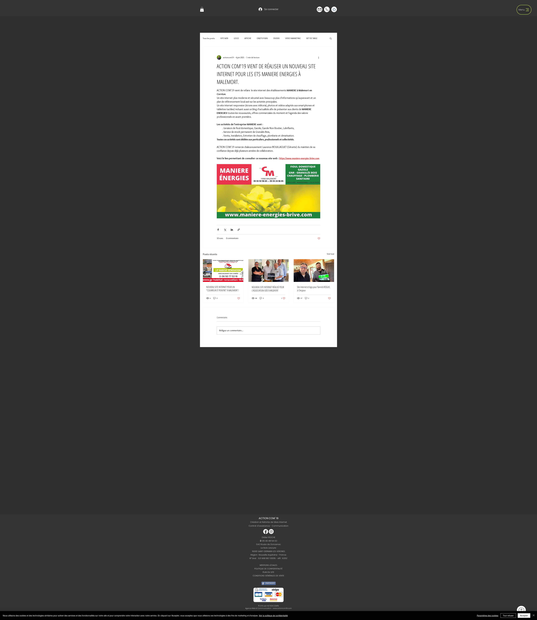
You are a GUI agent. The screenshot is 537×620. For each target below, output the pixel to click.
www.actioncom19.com (282, 608)
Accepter (524, 615)
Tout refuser (508, 615)
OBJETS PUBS (262, 38)
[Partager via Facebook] (218, 229)
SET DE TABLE (311, 38)
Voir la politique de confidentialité (273, 615)
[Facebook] (265, 531)
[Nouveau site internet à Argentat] (268, 270)
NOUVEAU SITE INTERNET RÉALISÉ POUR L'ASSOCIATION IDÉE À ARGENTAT (268, 288)
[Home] (334, 9)
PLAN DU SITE (268, 572)
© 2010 (260, 606)
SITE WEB (224, 38)
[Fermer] (533, 615)
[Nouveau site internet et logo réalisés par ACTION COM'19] (314, 270)
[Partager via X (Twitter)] (225, 229)
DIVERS (276, 38)
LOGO (236, 38)
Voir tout (330, 254)
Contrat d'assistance (259, 525)
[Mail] (327, 9)
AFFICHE (247, 38)
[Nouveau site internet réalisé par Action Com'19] (223, 270)
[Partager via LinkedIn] (231, 229)
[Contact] (319, 9)
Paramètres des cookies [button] (487, 615)
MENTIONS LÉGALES (268, 565)
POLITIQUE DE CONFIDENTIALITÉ (268, 568)
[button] (202, 9)
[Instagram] (271, 531)
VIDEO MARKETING (293, 38)
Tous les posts (209, 38)
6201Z (284, 558)
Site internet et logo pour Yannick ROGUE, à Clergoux (313, 288)
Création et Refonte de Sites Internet (268, 522)
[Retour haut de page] (521, 610)
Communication (280, 525)
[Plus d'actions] (318, 57)
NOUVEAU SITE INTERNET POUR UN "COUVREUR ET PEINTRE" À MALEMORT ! (222, 288)
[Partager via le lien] (238, 229)
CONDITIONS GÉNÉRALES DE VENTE (268, 575)
